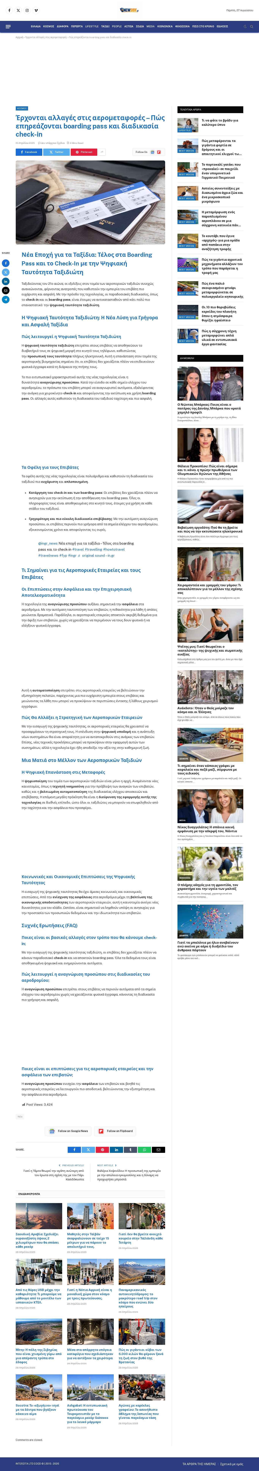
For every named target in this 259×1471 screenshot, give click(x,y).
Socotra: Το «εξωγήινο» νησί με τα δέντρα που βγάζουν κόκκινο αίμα (37, 1410)
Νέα (20, 1116)
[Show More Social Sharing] (102, 152)
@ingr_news (48, 543)
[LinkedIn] (5, 281)
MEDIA (151, 26)
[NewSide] (129, 10)
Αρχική (19, 37)
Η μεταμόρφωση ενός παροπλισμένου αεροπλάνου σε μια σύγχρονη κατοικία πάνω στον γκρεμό (221, 219)
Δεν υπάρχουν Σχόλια (52, 143)
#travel (78, 549)
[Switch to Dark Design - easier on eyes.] (245, 26)
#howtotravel (114, 549)
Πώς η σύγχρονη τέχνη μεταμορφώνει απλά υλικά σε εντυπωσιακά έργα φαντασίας (219, 337)
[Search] (251, 26)
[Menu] (8, 26)
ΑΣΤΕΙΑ (128, 26)
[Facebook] (5, 263)
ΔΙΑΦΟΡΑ (62, 26)
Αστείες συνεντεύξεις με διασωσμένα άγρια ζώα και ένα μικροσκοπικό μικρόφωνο (222, 195)
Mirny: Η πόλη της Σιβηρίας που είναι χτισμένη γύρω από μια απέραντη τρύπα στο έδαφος (39, 1356)
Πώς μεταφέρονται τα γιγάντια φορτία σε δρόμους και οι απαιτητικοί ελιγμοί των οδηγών (221, 147)
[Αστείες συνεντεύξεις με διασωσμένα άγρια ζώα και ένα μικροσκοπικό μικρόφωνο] (187, 193)
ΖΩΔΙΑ (140, 26)
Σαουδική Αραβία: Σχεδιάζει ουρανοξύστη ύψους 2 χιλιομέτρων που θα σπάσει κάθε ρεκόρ (37, 1240)
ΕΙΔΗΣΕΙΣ (222, 26)
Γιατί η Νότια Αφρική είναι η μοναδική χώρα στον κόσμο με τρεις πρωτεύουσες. (89, 1294)
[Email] (5, 290)
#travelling (93, 549)
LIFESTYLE (92, 26)
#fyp (63, 555)
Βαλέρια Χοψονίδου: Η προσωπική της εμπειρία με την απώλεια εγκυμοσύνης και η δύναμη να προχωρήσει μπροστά (129, 1175)
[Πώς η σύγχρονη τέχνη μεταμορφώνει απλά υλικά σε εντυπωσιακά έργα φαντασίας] (187, 336)
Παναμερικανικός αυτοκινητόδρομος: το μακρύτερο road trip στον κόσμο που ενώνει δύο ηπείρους (138, 1298)
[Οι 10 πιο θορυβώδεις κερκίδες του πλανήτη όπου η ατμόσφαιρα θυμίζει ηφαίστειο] (187, 312)
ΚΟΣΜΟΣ (48, 26)
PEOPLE (117, 26)
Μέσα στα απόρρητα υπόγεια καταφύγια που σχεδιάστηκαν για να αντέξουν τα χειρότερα (90, 1354)
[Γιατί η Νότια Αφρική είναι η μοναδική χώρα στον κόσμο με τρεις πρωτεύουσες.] (90, 1272)
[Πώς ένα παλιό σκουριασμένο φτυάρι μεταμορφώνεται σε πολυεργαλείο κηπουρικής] (187, 288)
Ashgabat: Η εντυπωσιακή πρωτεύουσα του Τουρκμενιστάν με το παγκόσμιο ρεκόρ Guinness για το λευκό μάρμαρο (87, 1414)
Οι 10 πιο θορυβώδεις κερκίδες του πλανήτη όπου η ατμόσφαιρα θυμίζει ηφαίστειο (219, 313)
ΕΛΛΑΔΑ (36, 26)
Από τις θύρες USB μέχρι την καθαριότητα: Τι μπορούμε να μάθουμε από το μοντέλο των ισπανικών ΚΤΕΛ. (38, 1296)
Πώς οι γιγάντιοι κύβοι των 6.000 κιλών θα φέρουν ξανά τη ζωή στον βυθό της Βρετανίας (141, 1356)
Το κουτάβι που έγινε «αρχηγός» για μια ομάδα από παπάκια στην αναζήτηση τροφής (221, 242)
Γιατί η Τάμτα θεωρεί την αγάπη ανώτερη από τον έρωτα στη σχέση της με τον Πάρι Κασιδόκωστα (54, 1175)
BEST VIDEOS (186, 151)
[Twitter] (5, 272)
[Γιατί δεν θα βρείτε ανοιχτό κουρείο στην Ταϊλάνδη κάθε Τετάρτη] (142, 1216)
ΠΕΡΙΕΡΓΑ (77, 26)
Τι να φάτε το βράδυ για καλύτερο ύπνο (220, 123)
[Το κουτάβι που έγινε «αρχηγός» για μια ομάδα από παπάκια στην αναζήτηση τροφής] (187, 241)
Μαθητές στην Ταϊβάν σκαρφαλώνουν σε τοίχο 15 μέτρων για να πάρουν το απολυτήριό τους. (88, 1240)
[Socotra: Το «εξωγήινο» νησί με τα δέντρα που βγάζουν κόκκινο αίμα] (39, 1387)
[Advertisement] (129, 71)
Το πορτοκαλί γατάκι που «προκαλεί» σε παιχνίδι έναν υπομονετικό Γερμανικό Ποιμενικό (221, 171)
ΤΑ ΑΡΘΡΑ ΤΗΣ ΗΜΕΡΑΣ (199, 1464)
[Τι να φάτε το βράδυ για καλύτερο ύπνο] (187, 125)
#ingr (72, 555)
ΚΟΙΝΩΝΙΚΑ (165, 26)
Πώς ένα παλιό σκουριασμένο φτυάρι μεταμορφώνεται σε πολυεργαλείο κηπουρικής (222, 290)
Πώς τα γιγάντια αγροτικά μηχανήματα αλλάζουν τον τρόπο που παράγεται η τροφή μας (222, 266)
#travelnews (48, 555)
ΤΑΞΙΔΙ (105, 26)
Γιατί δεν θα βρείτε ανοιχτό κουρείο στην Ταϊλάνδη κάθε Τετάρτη (141, 1238)
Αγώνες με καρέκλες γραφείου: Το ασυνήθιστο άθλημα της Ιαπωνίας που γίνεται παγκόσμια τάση (139, 1412)
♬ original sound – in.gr (96, 555)
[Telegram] (5, 299)
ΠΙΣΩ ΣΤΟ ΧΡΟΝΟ (203, 26)
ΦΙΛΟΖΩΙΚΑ (182, 26)
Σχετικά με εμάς (231, 1464)
